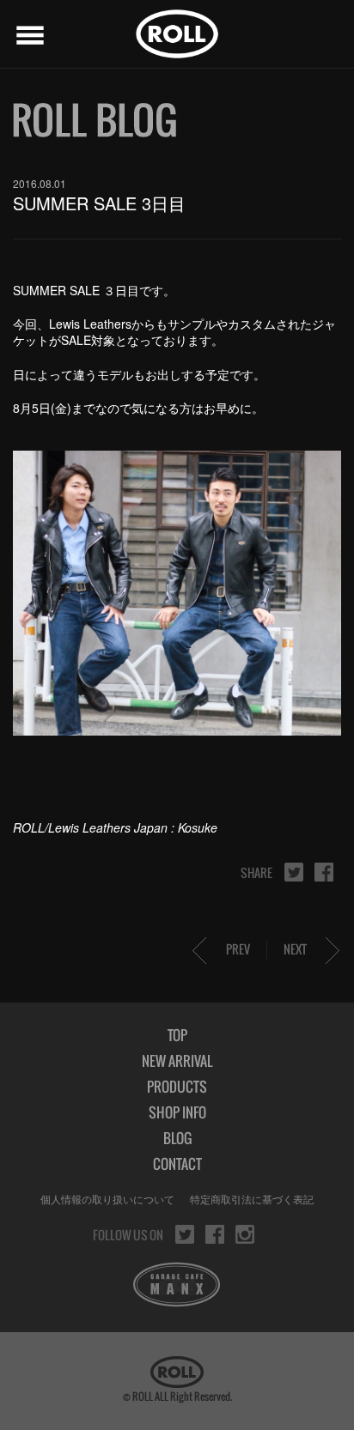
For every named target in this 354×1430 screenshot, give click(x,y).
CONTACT (177, 1164)
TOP (177, 1035)
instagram (244, 1234)
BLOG (177, 1138)
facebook (323, 872)
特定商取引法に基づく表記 (252, 1198)
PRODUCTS (177, 1086)
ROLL (177, 34)
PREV (238, 949)
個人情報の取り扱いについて (107, 1198)
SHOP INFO (177, 1112)
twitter (293, 872)
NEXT (295, 949)
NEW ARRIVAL (177, 1061)
